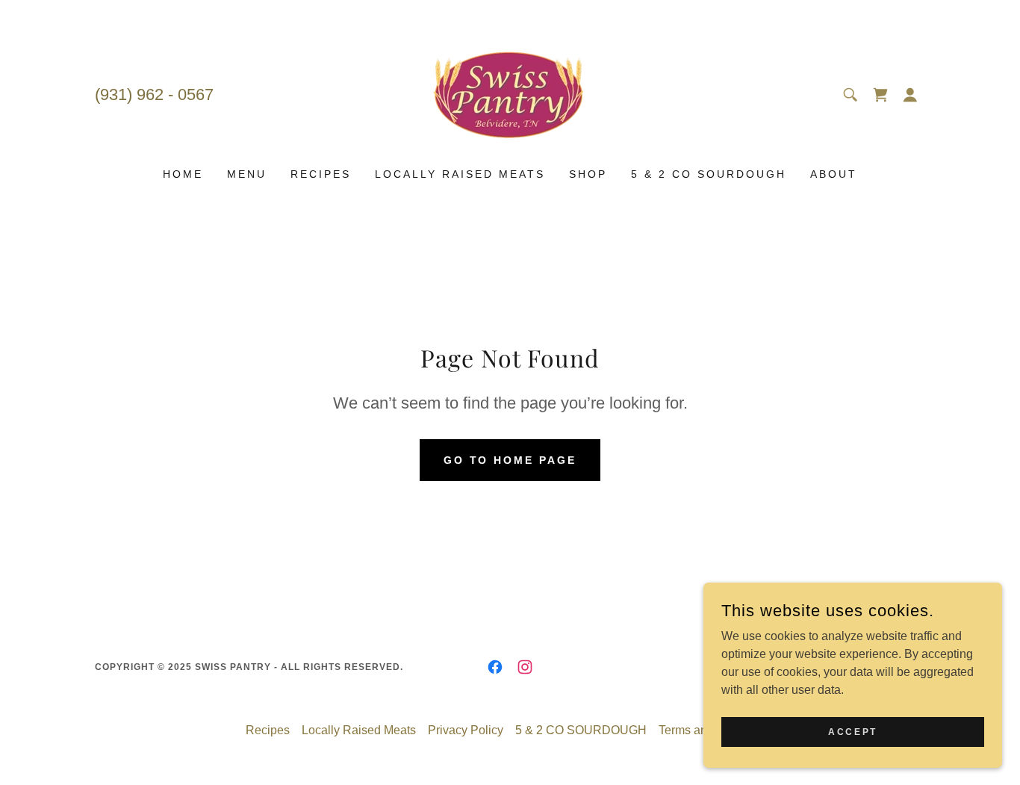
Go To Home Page (510, 460)
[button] (880, 95)
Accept (852, 731)
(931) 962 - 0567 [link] (154, 94)
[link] (510, 93)
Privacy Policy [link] (465, 730)
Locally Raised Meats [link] (460, 174)
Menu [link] (247, 174)
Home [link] (183, 174)
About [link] (833, 174)
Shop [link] (588, 174)
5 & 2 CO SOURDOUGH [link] (708, 174)
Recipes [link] (320, 174)
